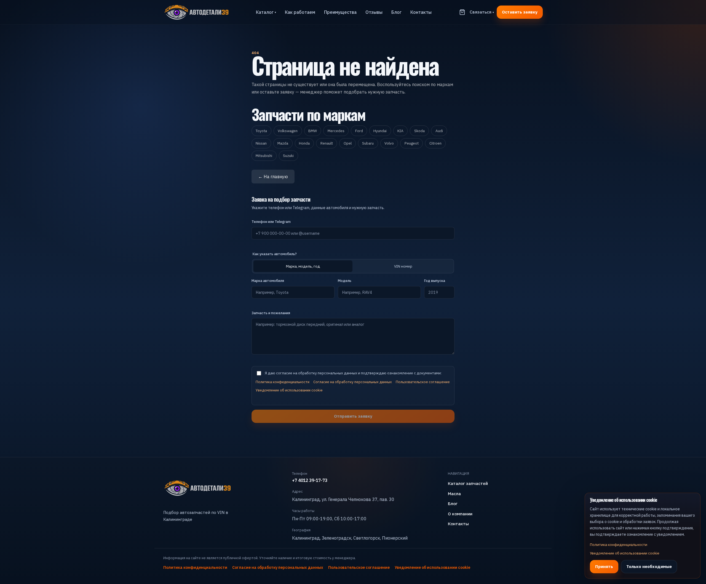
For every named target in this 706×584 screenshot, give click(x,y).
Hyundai (380, 130)
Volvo (389, 143)
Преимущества (340, 12)
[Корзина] (462, 12)
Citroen (435, 143)
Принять (604, 566)
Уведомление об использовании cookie (289, 390)
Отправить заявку (353, 416)
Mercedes (336, 130)
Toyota (261, 130)
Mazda (282, 143)
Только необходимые (649, 566)
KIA (400, 130)
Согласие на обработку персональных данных (352, 382)
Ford (359, 130)
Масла (454, 493)
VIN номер (403, 266)
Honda (304, 143)
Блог (396, 12)
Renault (326, 143)
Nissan (261, 143)
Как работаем (300, 12)
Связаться (482, 12)
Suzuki (288, 155)
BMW (312, 130)
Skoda (419, 130)
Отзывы (374, 12)
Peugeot (412, 143)
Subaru (368, 143)
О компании (460, 513)
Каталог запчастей (468, 483)
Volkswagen (288, 130)
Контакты (421, 12)
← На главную (273, 176)
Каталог (266, 12)
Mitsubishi (264, 155)
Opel (348, 143)
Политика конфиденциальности (282, 382)
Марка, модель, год (303, 266)
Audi (439, 130)
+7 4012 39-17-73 (309, 480)
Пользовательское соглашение (423, 382)
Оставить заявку (519, 12)
